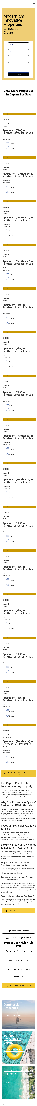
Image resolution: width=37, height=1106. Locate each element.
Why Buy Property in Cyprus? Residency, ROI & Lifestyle (18, 803)
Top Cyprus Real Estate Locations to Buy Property (17, 784)
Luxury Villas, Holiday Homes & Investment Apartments (18, 846)
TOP (12, 1039)
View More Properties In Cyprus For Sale (18, 92)
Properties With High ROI (18, 944)
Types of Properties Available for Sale (18, 827)
